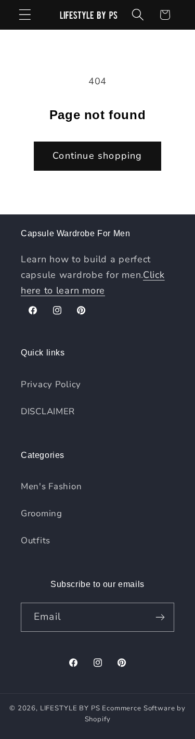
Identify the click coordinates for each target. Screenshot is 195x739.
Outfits (35, 540)
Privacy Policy (51, 384)
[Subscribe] (160, 617)
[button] (25, 15)
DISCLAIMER (48, 411)
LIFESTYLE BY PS (70, 708)
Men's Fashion (51, 486)
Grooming (41, 513)
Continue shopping (97, 155)
